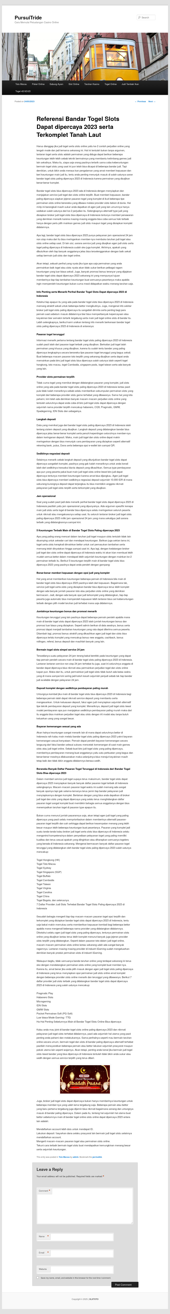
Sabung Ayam (56, 84)
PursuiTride (28, 17)
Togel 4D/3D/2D (23, 91)
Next (151, 101)
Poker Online (38, 84)
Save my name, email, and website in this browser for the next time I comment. (76, 1277)
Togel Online (111, 84)
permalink (97, 1156)
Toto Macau (21, 84)
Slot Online (74, 84)
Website (43, 1269)
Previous (140, 101)
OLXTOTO (93, 1299)
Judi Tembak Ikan (130, 84)
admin (76, 1156)
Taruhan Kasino (91, 84)
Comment (44, 1190)
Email (44, 1252)
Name (44, 1236)
